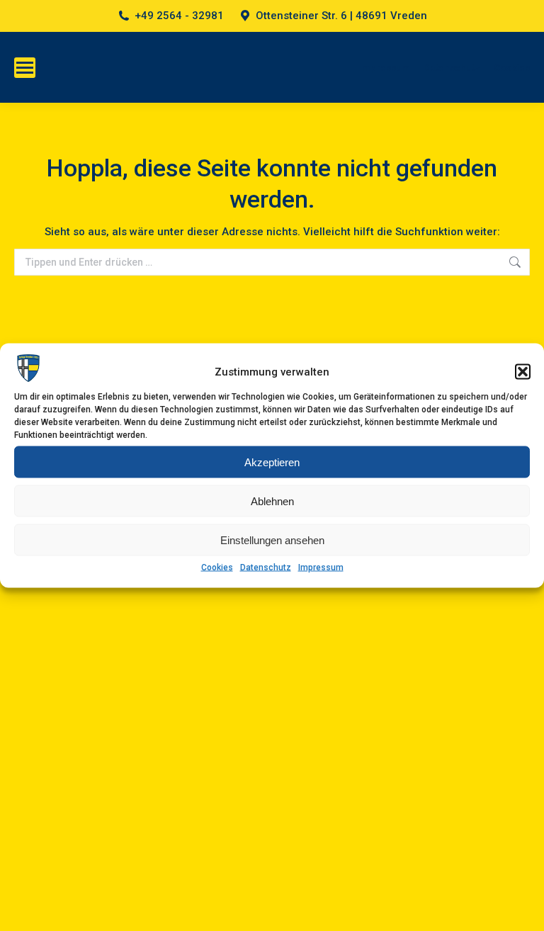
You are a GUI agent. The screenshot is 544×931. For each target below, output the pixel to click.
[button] (523, 371)
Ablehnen (272, 501)
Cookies (217, 567)
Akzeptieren (272, 462)
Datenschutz (265, 567)
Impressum (321, 567)
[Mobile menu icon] (24, 67)
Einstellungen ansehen (272, 540)
